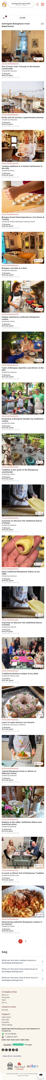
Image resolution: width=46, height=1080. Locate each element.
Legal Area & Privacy (23, 1075)
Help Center (6, 1017)
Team (4, 1000)
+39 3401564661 (10, 1034)
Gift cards (5, 1020)
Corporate (5, 1022)
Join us (4, 1003)
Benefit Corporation (34, 1073)
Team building (7, 1025)
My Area (5, 1010)
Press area (6, 997)
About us (5, 995)
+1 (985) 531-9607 (11, 1037)
